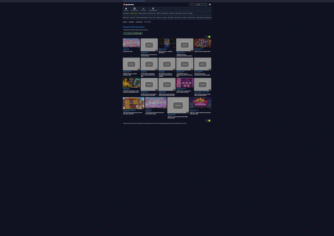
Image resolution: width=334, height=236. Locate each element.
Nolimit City (171, 13)
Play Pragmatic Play (132, 33)
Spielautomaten (208, 17)
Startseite (126, 10)
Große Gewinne (134, 10)
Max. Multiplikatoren (153, 10)
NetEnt (158, 13)
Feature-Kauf (132, 17)
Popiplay (190, 13)
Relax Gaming (164, 13)
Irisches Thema (152, 17)
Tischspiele (164, 17)
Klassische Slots (177, 17)
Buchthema (184, 17)
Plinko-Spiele (170, 17)
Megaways (158, 17)
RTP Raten (143, 10)
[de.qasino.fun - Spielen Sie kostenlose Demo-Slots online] (128, 4)
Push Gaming (178, 13)
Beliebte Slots (126, 17)
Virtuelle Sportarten (200, 17)
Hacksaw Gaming (142, 13)
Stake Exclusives (152, 13)
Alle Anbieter (126, 13)
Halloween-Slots (191, 17)
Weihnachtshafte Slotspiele (142, 17)
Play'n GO (185, 13)
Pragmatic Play (133, 13)
